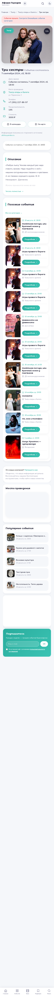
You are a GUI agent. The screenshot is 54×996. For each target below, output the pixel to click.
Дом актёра (29, 326)
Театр (13, 12)
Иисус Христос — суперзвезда (31, 442)
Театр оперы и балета (27, 12)
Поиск (49, 993)
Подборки (38, 993)
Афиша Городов (11, 3)
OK (44, 644)
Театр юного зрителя (33, 255)
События (17, 993)
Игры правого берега (33, 251)
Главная (5, 12)
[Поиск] (42, 3)
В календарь (15, 124)
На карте (41, 124)
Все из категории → (14, 213)
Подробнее (30, 239)
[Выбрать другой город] (25, 4)
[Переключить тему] (49, 3)
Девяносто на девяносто (30, 321)
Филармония (29, 447)
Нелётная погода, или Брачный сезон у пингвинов (34, 226)
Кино (27, 993)
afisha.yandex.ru (8, 135)
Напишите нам (31, 470)
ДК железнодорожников (34, 232)
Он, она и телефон (32, 419)
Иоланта (27, 396)
